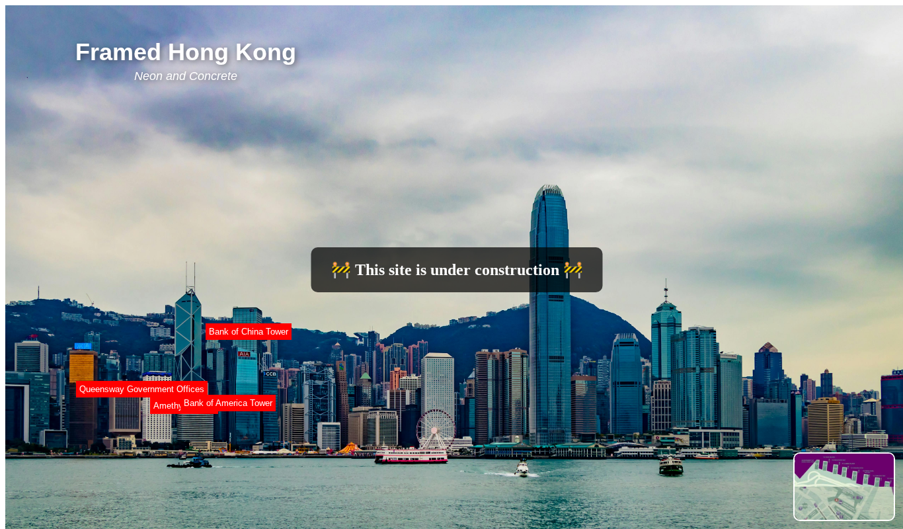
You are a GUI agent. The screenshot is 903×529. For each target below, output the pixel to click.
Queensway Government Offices (141, 389)
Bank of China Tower (248, 332)
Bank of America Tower (228, 403)
